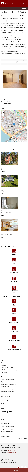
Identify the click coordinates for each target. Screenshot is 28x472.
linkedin (25, 467)
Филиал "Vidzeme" (6, 436)
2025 (2, 405)
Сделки (3, 382)
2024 (2, 408)
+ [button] (3, 113)
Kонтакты (5, 423)
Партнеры (4, 372)
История (3, 365)
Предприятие (6, 360)
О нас (2, 363)
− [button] (3, 115)
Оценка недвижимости (7, 379)
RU (26, 1)
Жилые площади (7, 246)
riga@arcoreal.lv (11, 452)
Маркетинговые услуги (7, 391)
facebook (22, 467)
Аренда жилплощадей (7, 431)
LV (23, 1)
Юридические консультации (9, 393)
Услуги (3, 376)
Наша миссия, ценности (7, 367)
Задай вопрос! (7, 103)
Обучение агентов (6, 396)
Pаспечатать (7, 100)
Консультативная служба (8, 389)
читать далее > (22, 438)
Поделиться (6, 101)
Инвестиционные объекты (8, 384)
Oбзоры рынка (6, 412)
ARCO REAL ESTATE (14, 3)
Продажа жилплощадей (7, 429)
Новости (4, 400)
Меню (22, 8)
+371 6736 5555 (14, 470)
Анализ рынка (5, 386)
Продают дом (8, 167)
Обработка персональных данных (10, 370)
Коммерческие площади (10, 296)
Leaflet (13, 141)
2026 (2, 403)
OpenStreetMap (19, 141)
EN (25, 1)
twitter (18, 467)
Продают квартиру (8, 233)
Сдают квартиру (8, 211)
